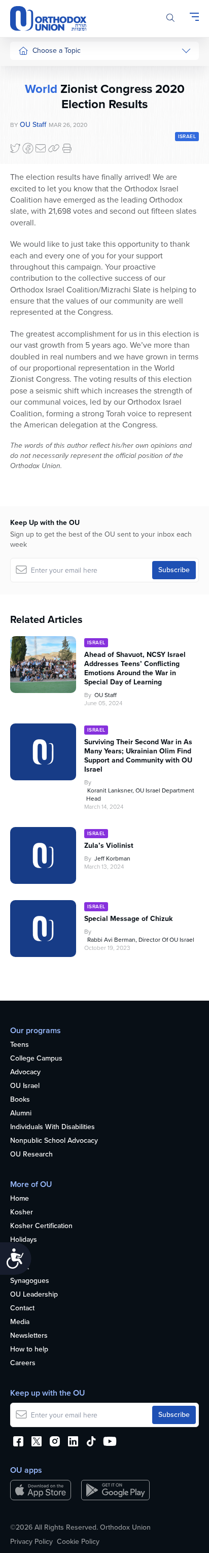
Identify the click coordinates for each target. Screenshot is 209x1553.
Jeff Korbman (112, 858)
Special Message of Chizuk (128, 918)
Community (35, 205)
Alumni (20, 1113)
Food (26, 72)
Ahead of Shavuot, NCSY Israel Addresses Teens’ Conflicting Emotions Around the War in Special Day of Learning (135, 668)
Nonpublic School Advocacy (54, 1141)
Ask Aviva (33, 312)
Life (15, 1254)
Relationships (39, 110)
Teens (19, 1045)
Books (20, 1100)
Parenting (33, 129)
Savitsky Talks (39, 263)
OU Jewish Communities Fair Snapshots (38, 365)
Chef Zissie (35, 331)
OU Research (31, 1155)
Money (29, 148)
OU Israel (25, 1086)
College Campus (36, 1059)
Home (19, 1199)
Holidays (23, 1240)
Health (28, 91)
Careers (23, 1363)
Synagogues (29, 1281)
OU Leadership (34, 1295)
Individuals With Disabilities (52, 1127)
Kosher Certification (41, 1226)
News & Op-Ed (41, 224)
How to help (29, 1349)
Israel (26, 167)
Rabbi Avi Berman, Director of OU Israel (140, 939)
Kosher (21, 1212)
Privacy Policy (31, 1542)
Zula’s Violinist (108, 845)
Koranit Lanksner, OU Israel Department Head (140, 794)
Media (19, 1322)
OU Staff (105, 695)
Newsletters (29, 1336)
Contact (22, 1308)
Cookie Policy (78, 1542)
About (19, 1267)
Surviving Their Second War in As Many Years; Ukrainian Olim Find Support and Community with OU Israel (138, 756)
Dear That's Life (36, 288)
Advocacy (25, 1072)
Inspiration (34, 186)
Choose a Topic (56, 50)
